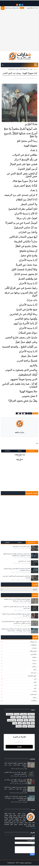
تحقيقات (34, 657)
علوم (35, 682)
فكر (35, 685)
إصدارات (34, 648)
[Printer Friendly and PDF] (21, 413)
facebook (7, 451)
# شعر (29, 413)
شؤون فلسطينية (32, 675)
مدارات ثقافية (19, 432)
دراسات (28, 7)
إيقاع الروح (33, 654)
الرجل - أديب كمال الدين (24, 561)
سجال (34, 669)
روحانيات (34, 666)
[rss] (17, 5)
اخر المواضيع (32, 542)
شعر (31, 69)
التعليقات (7, 542)
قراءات (34, 691)
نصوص (34, 697)
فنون (35, 688)
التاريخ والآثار (33, 651)
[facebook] (22, 5)
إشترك (19, 747)
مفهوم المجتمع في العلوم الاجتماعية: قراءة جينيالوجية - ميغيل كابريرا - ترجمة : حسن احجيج (15, 764)
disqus (20, 451)
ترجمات (34, 660)
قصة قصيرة (33, 694)
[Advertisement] (19, 30)
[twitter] (20, 5)
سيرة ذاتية (33, 672)
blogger (32, 451)
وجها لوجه (33, 700)
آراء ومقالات (33, 642)
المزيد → (32, 828)
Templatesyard (11, 862)
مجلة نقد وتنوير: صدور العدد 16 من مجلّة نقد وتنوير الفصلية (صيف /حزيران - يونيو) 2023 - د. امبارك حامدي (15, 798)
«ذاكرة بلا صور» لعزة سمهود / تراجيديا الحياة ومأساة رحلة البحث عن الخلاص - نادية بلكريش (15, 788)
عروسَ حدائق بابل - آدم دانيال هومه (21, 546)
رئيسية (35, 69)
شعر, (34, 78)
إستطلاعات (33, 645)
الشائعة (19, 542)
